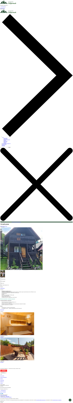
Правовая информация (3, 395)
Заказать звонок (2, 8)
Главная (1, 226)
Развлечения (5, 141)
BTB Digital (7, 396)
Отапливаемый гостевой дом (6, 143)
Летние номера (4, 144)
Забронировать (2, 288)
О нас (3, 137)
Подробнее (2, 337)
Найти (9, 147)
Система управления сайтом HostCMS (5, 397)
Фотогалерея (5, 138)
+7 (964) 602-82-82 (3, 6)
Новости (5, 140)
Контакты (3, 145)
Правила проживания (7, 139)
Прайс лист (2, 381)
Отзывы (5, 142)
